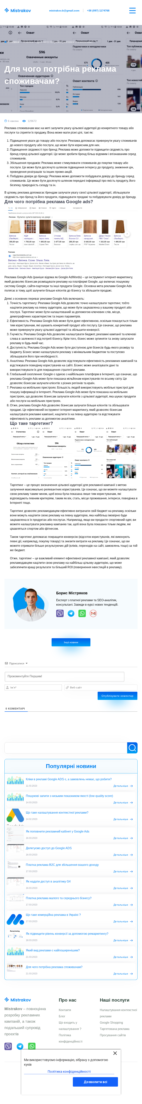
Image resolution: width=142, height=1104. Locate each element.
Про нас (67, 1000)
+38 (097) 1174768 (98, 10)
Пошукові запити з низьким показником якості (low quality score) (69, 795)
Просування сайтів (113, 1035)
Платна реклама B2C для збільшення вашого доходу (62, 864)
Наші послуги (114, 1000)
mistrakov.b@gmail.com (64, 10)
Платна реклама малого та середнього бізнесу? (59, 898)
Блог (62, 1016)
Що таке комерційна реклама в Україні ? (53, 914)
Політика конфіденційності (70, 1038)
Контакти (65, 1010)
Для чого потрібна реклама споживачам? (54, 967)
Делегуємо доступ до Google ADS (49, 848)
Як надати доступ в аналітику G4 (48, 881)
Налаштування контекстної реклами (118, 1013)
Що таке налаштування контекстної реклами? (57, 812)
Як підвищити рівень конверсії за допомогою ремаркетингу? (67, 933)
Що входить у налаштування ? (70, 1025)
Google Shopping (111, 1022)
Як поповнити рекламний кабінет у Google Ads (57, 831)
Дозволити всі (95, 1082)
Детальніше (121, 785)
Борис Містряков (71, 593)
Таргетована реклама (114, 1028)
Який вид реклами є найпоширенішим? (53, 950)
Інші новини (71, 642)
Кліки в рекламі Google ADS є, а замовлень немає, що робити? (69, 779)
